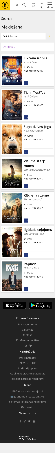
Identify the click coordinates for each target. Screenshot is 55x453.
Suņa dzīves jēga (37, 126)
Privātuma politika (27, 340)
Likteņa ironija (36, 58)
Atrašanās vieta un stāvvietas (27, 373)
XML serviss (27, 407)
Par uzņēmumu (27, 324)
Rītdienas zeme (36, 195)
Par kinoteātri (27, 358)
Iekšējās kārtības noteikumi (27, 378)
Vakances (27, 329)
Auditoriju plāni (27, 368)
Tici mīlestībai (35, 92)
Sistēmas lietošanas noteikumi (27, 401)
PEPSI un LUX (28, 363)
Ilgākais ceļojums (38, 229)
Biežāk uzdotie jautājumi (27, 391)
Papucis (30, 263)
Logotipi (27, 345)
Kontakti (27, 335)
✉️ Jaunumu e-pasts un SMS (27, 396)
